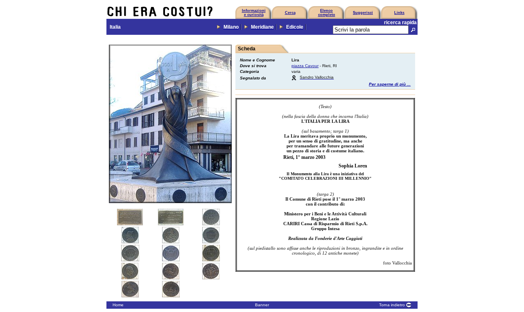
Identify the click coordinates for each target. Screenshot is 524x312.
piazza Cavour (304, 65)
